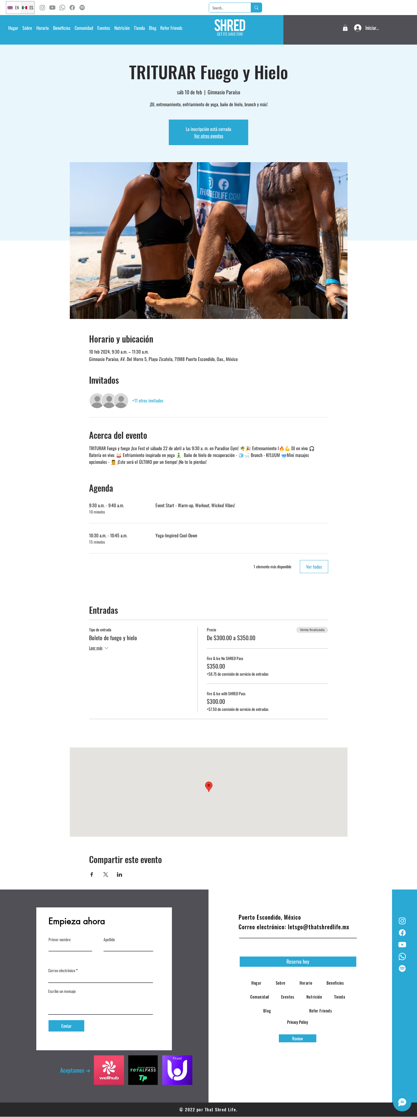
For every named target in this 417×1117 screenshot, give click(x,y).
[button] (42, 28)
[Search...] (256, 7)
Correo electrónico (61, 970)
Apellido (109, 939)
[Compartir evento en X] (105, 874)
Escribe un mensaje (62, 991)
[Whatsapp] (62, 7)
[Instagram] (42, 7)
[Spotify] (82, 7)
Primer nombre (60, 939)
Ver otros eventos (208, 135)
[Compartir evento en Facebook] (91, 874)
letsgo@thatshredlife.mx (318, 926)
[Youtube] (52, 7)
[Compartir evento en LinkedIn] (119, 874)
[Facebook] (72, 7)
